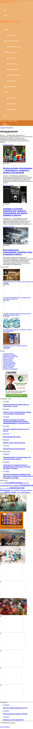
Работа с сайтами (11, 80)
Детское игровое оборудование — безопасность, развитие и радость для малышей (17, 170)
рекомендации (23, 490)
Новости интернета (11, 98)
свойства (2, 492)
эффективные (25, 492)
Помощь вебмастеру (10, 52)
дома (24, 483)
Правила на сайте (11, 35)
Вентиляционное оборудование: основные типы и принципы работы (17, 252)
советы (7, 492)
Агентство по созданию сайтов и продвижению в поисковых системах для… (17, 298)
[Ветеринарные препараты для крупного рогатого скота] (12, 649)
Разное (5, 92)
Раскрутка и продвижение (13, 75)
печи (1, 488)
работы (17, 490)
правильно (7, 488)
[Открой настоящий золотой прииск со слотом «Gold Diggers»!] (11, 701)
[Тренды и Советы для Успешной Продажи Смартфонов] (11, 344)
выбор (12, 483)
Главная (2, 127)
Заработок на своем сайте (13, 46)
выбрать (19, 482)
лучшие (3, 485)
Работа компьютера (10, 86)
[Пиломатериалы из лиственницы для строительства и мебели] (11, 280)
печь (4, 488)
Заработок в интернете (11, 41)
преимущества (16, 487)
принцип (12, 490)
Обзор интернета (11, 103)
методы (9, 485)
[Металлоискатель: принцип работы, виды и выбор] (12, 545)
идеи (27, 483)
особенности (26, 485)
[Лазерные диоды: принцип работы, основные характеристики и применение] (10, 683)
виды (7, 483)
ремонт (29, 490)
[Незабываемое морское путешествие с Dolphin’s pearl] (11, 632)
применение (5, 490)
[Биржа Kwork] (12, 597)
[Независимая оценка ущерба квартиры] (13, 511)
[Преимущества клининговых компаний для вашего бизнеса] (12, 563)
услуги (13, 492)
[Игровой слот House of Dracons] (11, 666)
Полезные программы (12, 69)
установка (18, 492)
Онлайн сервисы (11, 58)
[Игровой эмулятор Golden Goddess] (11, 528)
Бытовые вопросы (11, 109)
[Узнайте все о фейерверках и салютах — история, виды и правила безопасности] (13, 614)
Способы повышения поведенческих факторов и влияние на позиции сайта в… (17, 314)
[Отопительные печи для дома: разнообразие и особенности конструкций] (11, 580)
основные (15, 485)
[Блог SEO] (9, 3)
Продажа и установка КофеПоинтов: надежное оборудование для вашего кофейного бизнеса (15, 212)
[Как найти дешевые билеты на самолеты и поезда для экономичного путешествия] (11, 328)
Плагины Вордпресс (12, 63)
